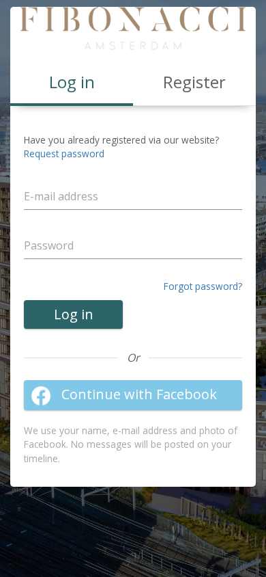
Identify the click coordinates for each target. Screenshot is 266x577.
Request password (64, 153)
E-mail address (66, 178)
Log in (73, 314)
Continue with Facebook (139, 394)
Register (194, 81)
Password (57, 228)
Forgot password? (203, 286)
